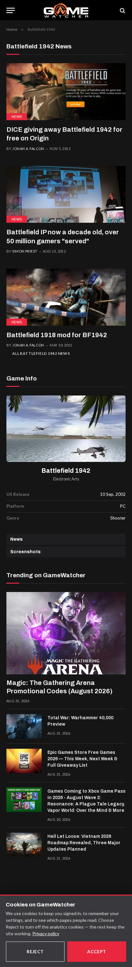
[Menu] (10, 10)
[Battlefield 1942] (66, 429)
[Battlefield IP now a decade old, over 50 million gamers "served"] (66, 194)
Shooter (118, 518)
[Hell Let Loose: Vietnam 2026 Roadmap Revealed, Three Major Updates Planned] (24, 845)
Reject (35, 951)
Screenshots (25, 551)
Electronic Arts (66, 479)
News (17, 116)
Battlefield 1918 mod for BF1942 (56, 334)
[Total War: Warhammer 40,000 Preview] (24, 726)
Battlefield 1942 (66, 470)
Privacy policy (45, 933)
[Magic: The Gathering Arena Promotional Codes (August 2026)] (66, 633)
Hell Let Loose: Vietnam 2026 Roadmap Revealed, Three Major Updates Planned (83, 843)
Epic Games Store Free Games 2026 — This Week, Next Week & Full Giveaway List (82, 759)
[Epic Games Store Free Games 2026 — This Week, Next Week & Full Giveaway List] (24, 761)
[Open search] (122, 10)
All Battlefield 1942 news (41, 353)
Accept (96, 951)
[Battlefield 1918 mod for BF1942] (66, 297)
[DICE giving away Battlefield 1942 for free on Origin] (66, 91)
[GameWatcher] (66, 10)
